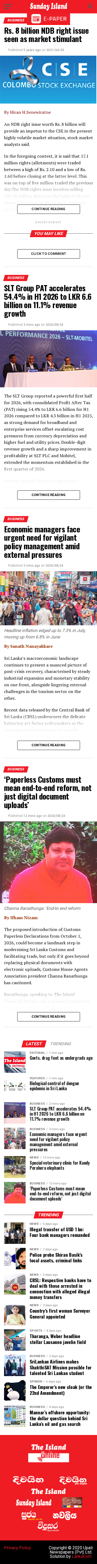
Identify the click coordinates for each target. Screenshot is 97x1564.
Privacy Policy (17, 1547)
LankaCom (82, 1556)
